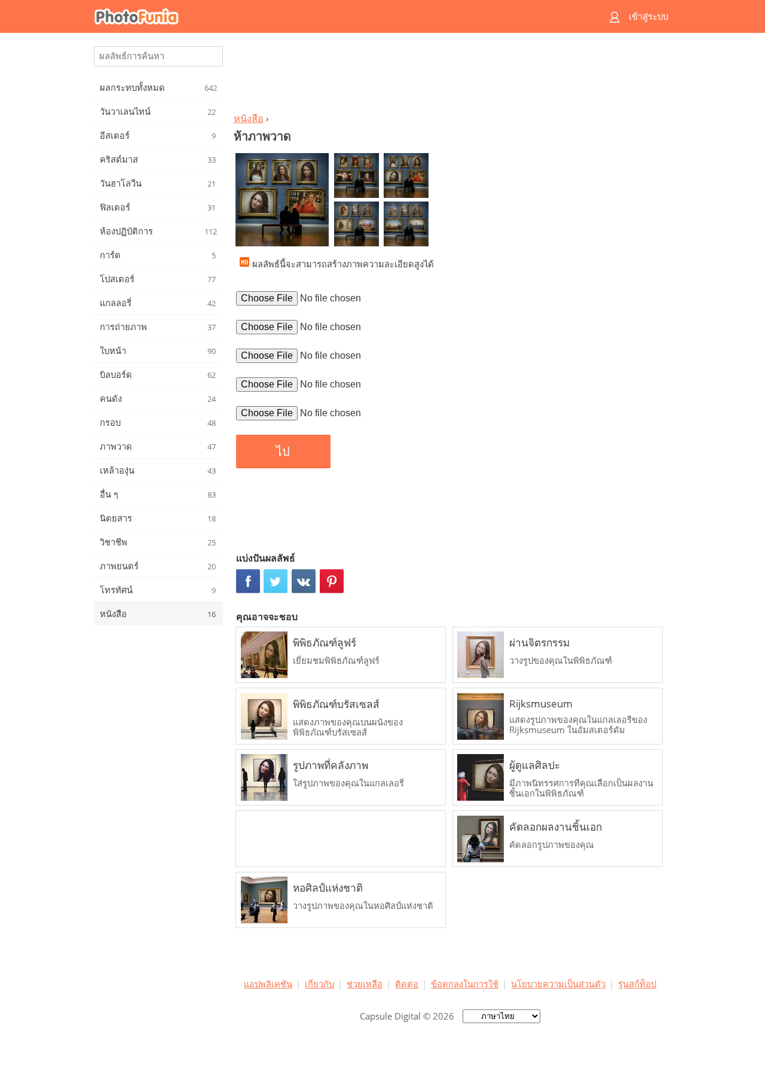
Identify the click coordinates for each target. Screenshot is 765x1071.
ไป (283, 451)
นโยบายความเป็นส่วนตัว (558, 984)
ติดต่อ (406, 984)
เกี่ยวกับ (319, 984)
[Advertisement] (450, 75)
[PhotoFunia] (336, 16)
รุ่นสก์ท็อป (637, 984)
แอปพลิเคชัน (268, 984)
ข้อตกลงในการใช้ (464, 984)
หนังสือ (249, 118)
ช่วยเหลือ (364, 984)
